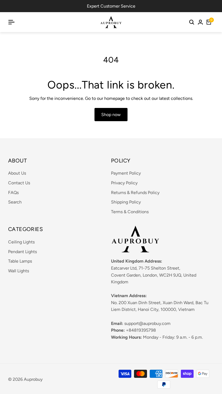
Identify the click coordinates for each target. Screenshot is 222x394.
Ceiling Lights (21, 241)
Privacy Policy (124, 182)
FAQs (13, 192)
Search (15, 202)
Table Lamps (20, 261)
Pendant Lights (22, 251)
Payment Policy (126, 173)
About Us (17, 173)
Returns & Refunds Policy (135, 192)
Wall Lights (18, 270)
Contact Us (19, 182)
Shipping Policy (126, 202)
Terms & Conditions (130, 211)
